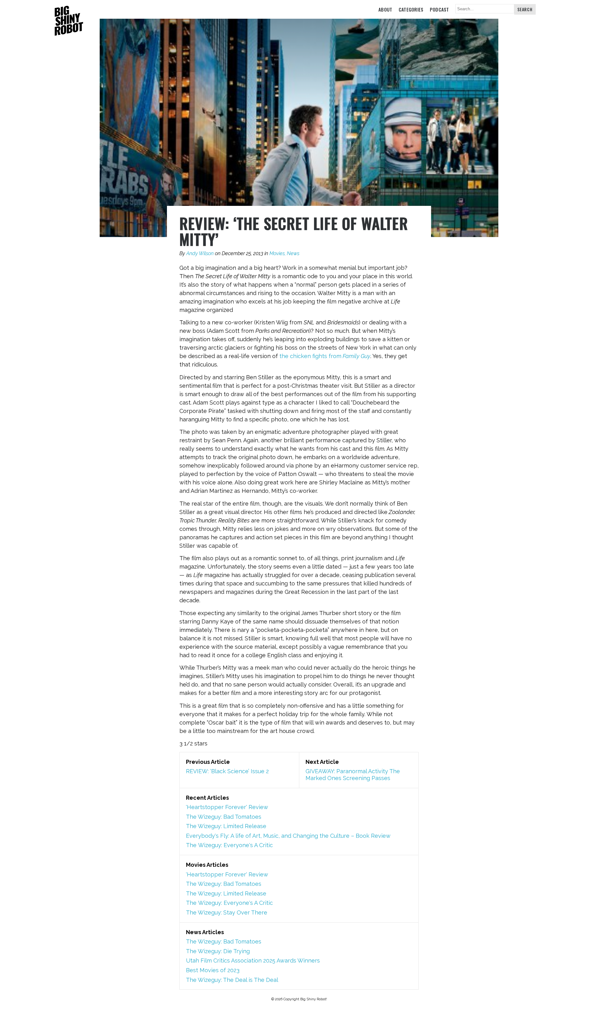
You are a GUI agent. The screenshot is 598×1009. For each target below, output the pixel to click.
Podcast (439, 9)
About (385, 9)
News (293, 253)
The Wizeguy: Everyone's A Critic (229, 845)
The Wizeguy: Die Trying (218, 951)
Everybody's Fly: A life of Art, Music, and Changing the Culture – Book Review (288, 835)
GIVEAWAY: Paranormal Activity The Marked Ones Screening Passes (353, 774)
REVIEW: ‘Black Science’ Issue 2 (227, 771)
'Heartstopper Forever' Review (227, 807)
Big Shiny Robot (69, 21)
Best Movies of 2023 (213, 970)
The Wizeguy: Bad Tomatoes (223, 816)
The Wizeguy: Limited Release (226, 826)
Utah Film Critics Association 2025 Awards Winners (253, 960)
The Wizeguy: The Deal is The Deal (232, 980)
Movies (277, 253)
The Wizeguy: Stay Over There (226, 912)
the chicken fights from (324, 356)
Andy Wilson (200, 253)
